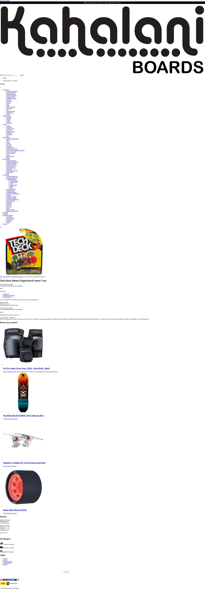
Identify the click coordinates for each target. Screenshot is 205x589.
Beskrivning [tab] (6, 294)
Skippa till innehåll (4, 0)
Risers (8, 105)
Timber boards (13, 185)
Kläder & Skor (7, 115)
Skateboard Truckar (11, 95)
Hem (1, 276)
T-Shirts (8, 120)
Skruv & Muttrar (10, 107)
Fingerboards (6, 159)
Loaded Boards (13, 182)
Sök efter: (2, 75)
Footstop (8, 195)
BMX (7, 173)
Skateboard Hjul (10, 97)
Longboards (9, 216)
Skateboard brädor (11, 94)
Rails (7, 104)
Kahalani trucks (10, 218)
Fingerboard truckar (11, 163)
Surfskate (5, 212)
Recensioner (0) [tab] (7, 297)
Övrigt (8, 114)
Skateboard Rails (10, 111)
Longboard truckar (11, 189)
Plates (7, 140)
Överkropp (9, 134)
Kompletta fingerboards (12, 162)
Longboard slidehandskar (12, 193)
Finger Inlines (9, 172)
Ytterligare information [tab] (9, 295)
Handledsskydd (10, 131)
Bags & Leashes (10, 153)
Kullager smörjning (11, 198)
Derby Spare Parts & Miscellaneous (15, 150)
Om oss (5, 560)
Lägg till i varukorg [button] (13, 419)
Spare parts (9, 169)
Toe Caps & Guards (11, 152)
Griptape (8, 102)
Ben (7, 136)
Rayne (11, 188)
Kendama (5, 214)
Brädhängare (9, 113)
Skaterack (8, 221)
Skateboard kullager (11, 98)
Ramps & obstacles (11, 167)
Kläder (8, 222)
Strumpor (8, 118)
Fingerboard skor (10, 166)
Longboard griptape (11, 196)
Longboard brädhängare (12, 199)
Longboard (6, 175)
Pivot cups (9, 101)
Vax (7, 110)
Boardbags (9, 202)
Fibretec (12, 186)
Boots (7, 141)
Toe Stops (8, 144)
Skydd (4, 124)
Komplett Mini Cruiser (12, 178)
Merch (8, 157)
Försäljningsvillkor (8, 561)
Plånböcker (9, 123)
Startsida (5, 558)
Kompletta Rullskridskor (12, 139)
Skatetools (9, 108)
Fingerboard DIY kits (11, 170)
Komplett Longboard (11, 176)
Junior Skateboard (11, 92)
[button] (1, 227)
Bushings (8, 100)
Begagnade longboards (12, 211)
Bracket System (10, 209)
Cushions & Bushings (11, 149)
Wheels (8, 143)
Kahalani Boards (14, 180)
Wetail (17, 588)
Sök (22, 75)
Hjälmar (8, 126)
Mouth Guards (10, 156)
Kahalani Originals (8, 215)
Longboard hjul (10, 191)
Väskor (8, 121)
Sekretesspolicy (7, 563)
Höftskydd (9, 133)
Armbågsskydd (10, 128)
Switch (11, 183)
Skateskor (8, 117)
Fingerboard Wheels (11, 165)
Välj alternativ (10, 371)
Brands (5, 224)
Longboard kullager (11, 192)
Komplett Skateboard (11, 91)
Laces (7, 154)
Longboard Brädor (11, 179)
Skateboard (6, 90)
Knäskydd (9, 127)
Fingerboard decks (11, 160)
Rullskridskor (6, 137)
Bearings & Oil (10, 147)
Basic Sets (9, 130)
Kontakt (5, 564)
